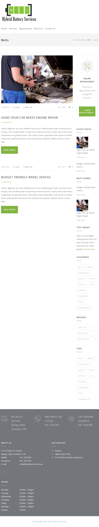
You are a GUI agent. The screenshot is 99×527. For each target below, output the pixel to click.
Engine (81, 279)
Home (4, 28)
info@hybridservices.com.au (31, 464)
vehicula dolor (89, 249)
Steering (82, 290)
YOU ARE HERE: (79, 40)
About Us (38, 28)
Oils (31, 107)
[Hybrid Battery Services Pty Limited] (19, 13)
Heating (81, 284)
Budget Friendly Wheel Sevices (26, 177)
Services (13, 28)
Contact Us (50, 28)
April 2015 (87, 327)
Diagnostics (83, 273)
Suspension (83, 296)
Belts (27, 107)
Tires (80, 302)
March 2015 (87, 333)
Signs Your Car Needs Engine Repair (29, 117)
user (17, 107)
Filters (91, 279)
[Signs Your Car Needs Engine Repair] (37, 79)
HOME (88, 40)
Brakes (90, 267)
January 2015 (87, 339)
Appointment (25, 28)
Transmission (84, 308)
